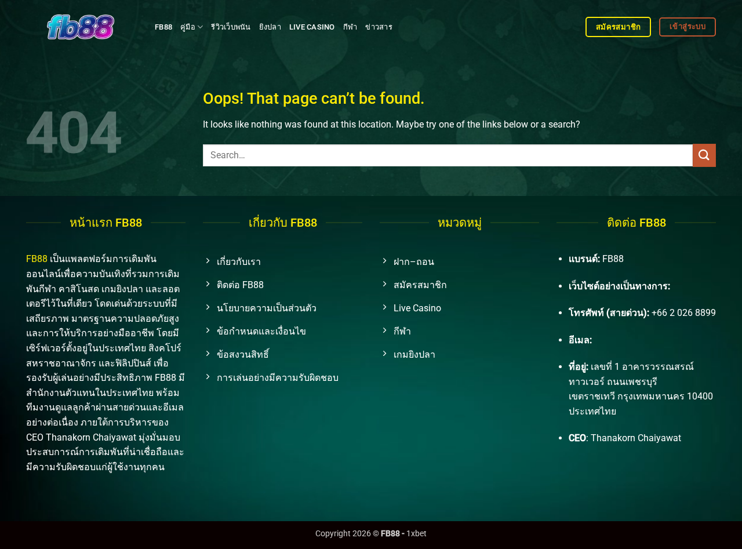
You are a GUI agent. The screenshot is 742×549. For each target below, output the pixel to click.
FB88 (163, 27)
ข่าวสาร (378, 27)
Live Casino (312, 27)
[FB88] (81, 26)
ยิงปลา (270, 27)
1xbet (416, 534)
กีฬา (350, 27)
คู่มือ (187, 27)
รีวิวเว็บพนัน (230, 27)
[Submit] (704, 155)
